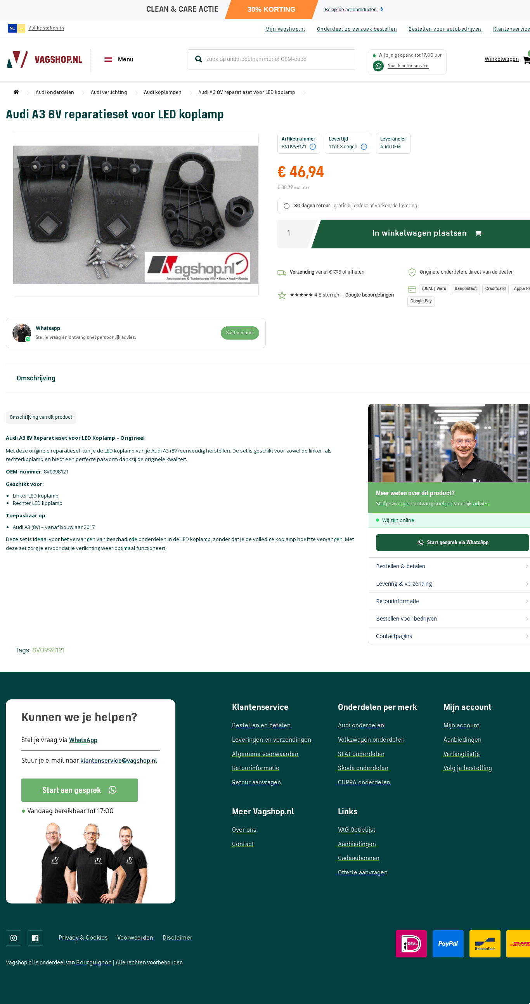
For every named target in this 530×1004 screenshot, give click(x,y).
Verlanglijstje (461, 754)
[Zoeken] (195, 60)
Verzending (302, 272)
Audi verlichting (109, 92)
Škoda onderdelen (363, 768)
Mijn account (461, 726)
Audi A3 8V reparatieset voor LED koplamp (246, 92)
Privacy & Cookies (83, 938)
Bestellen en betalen (261, 726)
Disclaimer (177, 938)
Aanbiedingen (357, 844)
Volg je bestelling (467, 768)
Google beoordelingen (369, 295)
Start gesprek (240, 333)
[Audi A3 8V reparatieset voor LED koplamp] (136, 215)
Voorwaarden (135, 938)
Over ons (244, 830)
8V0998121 (48, 650)
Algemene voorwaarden (265, 754)
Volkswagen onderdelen (371, 740)
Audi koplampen (163, 92)
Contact (243, 844)
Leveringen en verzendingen (271, 740)
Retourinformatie (255, 768)
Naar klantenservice (408, 66)
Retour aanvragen (256, 783)
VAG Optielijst (357, 830)
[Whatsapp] (79, 790)
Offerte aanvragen (363, 873)
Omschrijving (36, 378)
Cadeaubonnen (358, 858)
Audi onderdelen (55, 92)
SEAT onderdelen (361, 754)
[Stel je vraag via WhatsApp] (378, 66)
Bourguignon (94, 963)
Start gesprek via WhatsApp (457, 542)
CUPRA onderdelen (364, 783)
